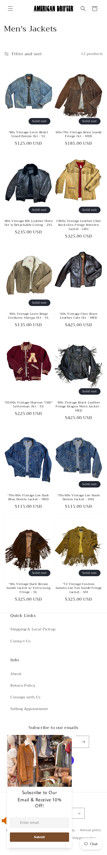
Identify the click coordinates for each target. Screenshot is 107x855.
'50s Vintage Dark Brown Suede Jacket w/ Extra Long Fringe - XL (28, 588)
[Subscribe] (83, 742)
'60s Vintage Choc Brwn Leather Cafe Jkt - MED (78, 316)
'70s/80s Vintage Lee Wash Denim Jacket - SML (78, 497)
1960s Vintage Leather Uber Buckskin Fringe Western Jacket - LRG (78, 225)
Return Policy (23, 685)
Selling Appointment (29, 709)
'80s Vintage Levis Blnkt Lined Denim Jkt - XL (28, 134)
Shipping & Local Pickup (33, 629)
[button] (10, 8)
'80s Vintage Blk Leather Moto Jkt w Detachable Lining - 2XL (28, 223)
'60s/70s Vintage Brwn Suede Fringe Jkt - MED (78, 134)
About (16, 674)
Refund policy (90, 830)
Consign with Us (25, 697)
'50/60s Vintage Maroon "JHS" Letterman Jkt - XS (28, 405)
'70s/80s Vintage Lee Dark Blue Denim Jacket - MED (28, 497)
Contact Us (20, 641)
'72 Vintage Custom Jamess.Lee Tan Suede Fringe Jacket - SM (78, 588)
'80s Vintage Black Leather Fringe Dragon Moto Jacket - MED (78, 407)
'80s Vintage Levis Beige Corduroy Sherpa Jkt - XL (28, 316)
